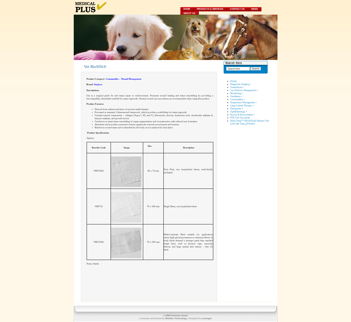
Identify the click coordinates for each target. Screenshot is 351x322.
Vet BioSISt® (95, 66)
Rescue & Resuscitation (242, 114)
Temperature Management (243, 102)
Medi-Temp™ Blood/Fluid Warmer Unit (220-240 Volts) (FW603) (249, 122)
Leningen (207, 318)
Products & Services (210, 9)
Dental (233, 81)
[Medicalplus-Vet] (107, 7)
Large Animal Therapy (242, 105)
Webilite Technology (176, 318)
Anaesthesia (237, 87)
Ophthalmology (238, 111)
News (254, 9)
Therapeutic (236, 108)
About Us (189, 13)
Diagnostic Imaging (240, 84)
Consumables (237, 99)
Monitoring (236, 93)
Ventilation (236, 96)
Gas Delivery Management (244, 90)
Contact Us (237, 9)
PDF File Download (240, 117)
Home (186, 9)
